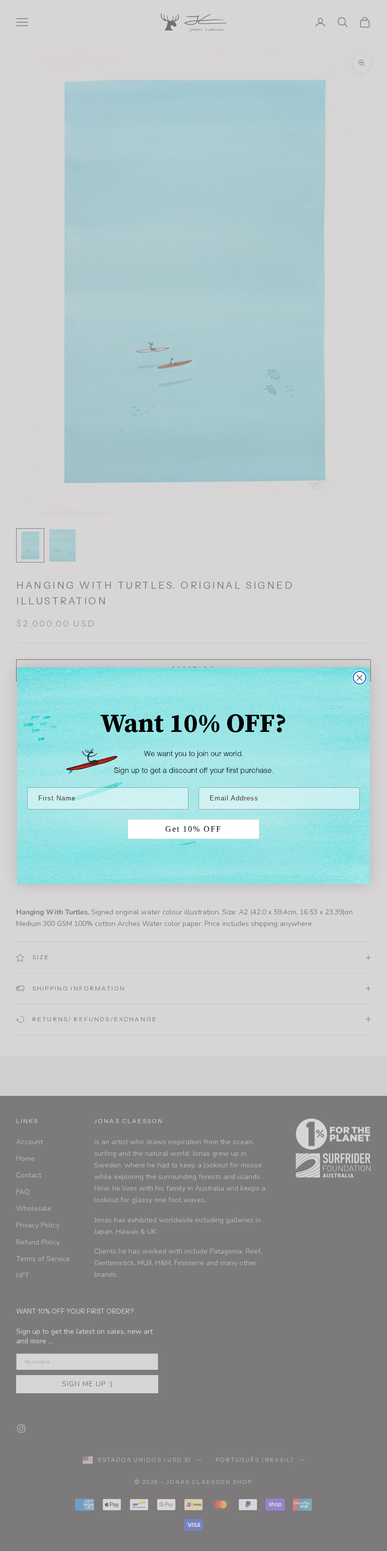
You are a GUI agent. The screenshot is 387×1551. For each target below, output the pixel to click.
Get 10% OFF (193, 829)
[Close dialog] (359, 677)
